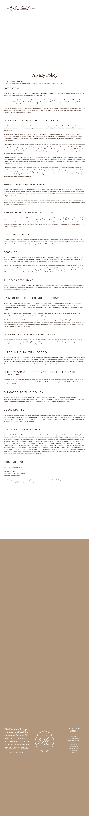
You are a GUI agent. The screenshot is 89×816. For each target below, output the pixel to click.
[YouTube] (20, 752)
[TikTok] (17, 752)
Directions (74, 750)
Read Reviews (74, 746)
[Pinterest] (22, 752)
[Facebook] (14, 752)
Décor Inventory (73, 748)
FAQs (74, 752)
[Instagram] (11, 752)
